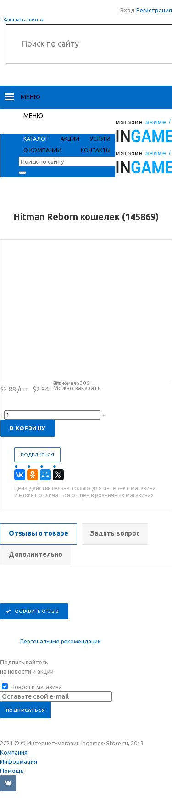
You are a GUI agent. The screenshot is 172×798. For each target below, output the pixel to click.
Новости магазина (35, 687)
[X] (58, 474)
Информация (18, 761)
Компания (14, 752)
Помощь (12, 770)
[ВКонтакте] (19, 474)
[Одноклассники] (32, 474)
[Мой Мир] (45, 474)
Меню (30, 97)
